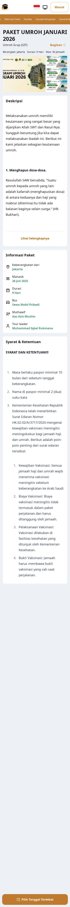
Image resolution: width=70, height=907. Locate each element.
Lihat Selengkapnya (35, 238)
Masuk (59, 7)
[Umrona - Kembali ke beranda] (5, 7)
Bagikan (56, 45)
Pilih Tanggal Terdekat (37, 899)
